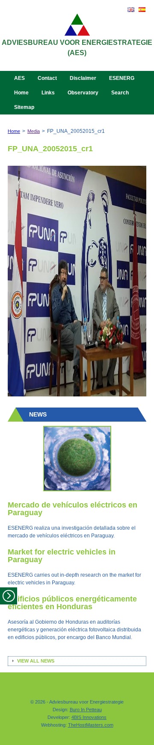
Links (48, 93)
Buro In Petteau (86, 709)
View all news (35, 660)
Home (21, 93)
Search (120, 93)
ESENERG (121, 78)
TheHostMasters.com (90, 724)
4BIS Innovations (89, 717)
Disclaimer (83, 78)
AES (19, 78)
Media (33, 131)
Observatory (83, 93)
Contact (47, 78)
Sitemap (24, 107)
